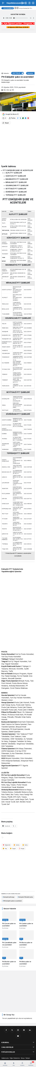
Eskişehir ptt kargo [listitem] (8, 897)
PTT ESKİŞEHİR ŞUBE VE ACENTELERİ (18, 170)
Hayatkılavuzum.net (15, 3)
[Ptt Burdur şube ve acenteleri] (9, 958)
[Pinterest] (24, 1030)
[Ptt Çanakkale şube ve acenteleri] (9, 939)
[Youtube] (18, 1036)
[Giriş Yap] (29, 2)
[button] (25, 2)
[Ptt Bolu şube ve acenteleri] (26, 958)
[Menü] (3, 3)
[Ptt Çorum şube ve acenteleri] (9, 920)
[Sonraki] (18, 8)
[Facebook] (6, 1030)
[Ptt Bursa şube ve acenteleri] (26, 939)
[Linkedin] (30, 1030)
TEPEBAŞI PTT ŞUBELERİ (16, 195)
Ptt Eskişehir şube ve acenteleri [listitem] (12, 901)
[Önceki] (15, 8)
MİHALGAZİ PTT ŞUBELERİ (16, 182)
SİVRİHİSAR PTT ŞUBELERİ (16, 192)
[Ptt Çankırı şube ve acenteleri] (26, 920)
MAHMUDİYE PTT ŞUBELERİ (17, 179)
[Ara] (22, 2)
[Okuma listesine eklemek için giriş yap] (13, 122)
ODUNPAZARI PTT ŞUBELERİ (17, 185)
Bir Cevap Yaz (9, 1015)
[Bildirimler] (33, 2)
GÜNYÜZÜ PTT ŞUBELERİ (16, 176)
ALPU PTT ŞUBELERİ (14, 173)
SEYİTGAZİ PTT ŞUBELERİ (16, 189)
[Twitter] (12, 1030)
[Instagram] (18, 1030)
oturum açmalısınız (25, 1018)
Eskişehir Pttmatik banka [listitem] (25, 897)
